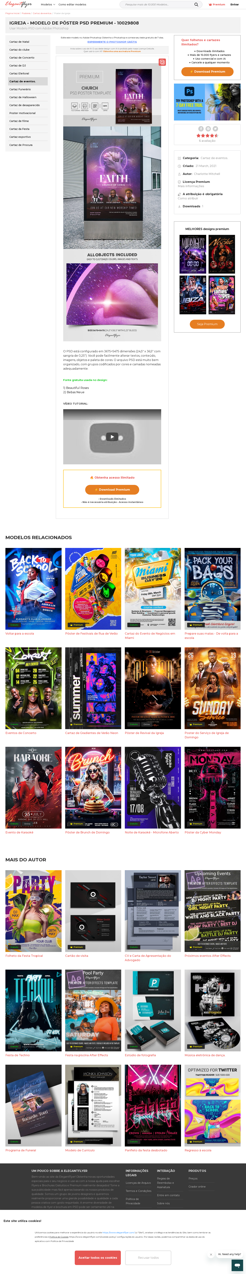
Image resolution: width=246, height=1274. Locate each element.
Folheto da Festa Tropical (24, 956)
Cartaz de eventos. (214, 158)
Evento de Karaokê (19, 832)
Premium (219, 4)
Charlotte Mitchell (207, 174)
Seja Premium (207, 324)
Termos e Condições (138, 1191)
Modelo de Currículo (80, 1150)
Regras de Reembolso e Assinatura (165, 1183)
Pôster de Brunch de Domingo (87, 832)
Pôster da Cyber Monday (203, 832)
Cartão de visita (76, 956)
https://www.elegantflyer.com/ (118, 1232)
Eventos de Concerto (20, 733)
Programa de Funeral (20, 1150)
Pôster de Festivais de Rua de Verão (91, 633)
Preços (193, 1178)
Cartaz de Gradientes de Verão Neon (91, 733)
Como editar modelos (72, 4)
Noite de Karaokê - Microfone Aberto (152, 832)
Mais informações (191, 186)
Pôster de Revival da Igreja (144, 733)
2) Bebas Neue (73, 392)
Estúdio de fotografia (140, 1055)
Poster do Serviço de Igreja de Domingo (207, 735)
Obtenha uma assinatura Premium (122, 51)
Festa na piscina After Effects (86, 1055)
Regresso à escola (198, 1150)
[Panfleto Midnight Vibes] (193, 254)
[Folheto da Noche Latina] (222, 254)
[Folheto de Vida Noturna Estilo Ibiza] (193, 295)
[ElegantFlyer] (18, 4)
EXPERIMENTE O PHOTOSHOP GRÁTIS (112, 41)
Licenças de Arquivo (138, 1182)
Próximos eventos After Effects (208, 956)
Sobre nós (163, 1203)
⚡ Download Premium (112, 489)
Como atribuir (188, 198)
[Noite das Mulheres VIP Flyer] (222, 295)
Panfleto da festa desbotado (146, 1150)
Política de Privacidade (133, 1201)
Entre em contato (168, 1195)
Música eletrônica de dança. (205, 1055)
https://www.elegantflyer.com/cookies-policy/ (92, 1236)
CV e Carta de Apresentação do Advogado (148, 958)
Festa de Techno (17, 1055)
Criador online (197, 1186)
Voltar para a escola (19, 633)
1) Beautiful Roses (76, 388)
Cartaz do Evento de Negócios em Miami (150, 636)
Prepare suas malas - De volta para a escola (211, 636)
